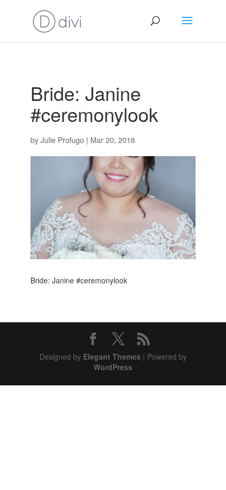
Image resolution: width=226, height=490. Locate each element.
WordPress (113, 367)
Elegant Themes (112, 356)
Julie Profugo (62, 140)
